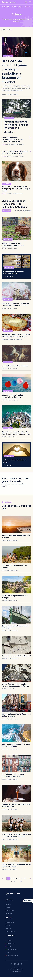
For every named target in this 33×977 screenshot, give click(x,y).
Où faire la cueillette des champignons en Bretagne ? (13, 244)
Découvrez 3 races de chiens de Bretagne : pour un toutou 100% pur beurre (16, 189)
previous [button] (1, 7)
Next (30, 878)
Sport (9, 952)
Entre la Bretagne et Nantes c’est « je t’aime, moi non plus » (15, 204)
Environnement (12, 949)
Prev (3, 878)
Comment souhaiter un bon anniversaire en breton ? (12, 396)
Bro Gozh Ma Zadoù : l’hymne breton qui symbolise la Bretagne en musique (14, 71)
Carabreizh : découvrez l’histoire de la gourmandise (16, 805)
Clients (7, 925)
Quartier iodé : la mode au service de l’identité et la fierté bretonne (16, 835)
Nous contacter (10, 931)
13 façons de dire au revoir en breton (15, 461)
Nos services (9, 922)
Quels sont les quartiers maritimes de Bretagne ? (15, 627)
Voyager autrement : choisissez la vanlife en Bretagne (16, 124)
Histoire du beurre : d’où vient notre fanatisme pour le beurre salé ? (16, 335)
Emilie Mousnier (27, 210)
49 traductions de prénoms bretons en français (13, 272)
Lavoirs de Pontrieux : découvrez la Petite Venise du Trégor (15, 152)
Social (11, 964)
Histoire (8, 904)
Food (9, 946)
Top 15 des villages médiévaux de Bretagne (15, 597)
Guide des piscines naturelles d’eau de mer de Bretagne (16, 745)
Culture (8, 56)
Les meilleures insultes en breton (15, 366)
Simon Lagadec (13, 368)
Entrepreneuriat (12, 955)
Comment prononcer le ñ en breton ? (16, 656)
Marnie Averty (13, 308)
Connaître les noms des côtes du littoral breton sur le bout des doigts (16, 433)
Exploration (11, 943)
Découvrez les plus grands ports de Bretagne (16, 536)
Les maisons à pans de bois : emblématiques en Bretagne (13, 775)
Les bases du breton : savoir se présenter (14, 567)
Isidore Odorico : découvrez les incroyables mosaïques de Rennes (15, 685)
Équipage (8, 913)
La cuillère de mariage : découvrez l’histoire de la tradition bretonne (15, 304)
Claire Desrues (14, 94)
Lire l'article (8, 132)
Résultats (8, 928)
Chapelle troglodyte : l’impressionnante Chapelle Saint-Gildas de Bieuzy (12, 140)
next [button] (32, 7)
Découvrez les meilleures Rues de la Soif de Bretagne (16, 715)
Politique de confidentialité (16, 969)
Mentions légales (16, 971)
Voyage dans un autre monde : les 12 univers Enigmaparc (16, 866)
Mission (7, 907)
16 (21, 881)
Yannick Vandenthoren (15, 339)
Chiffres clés (9, 910)
